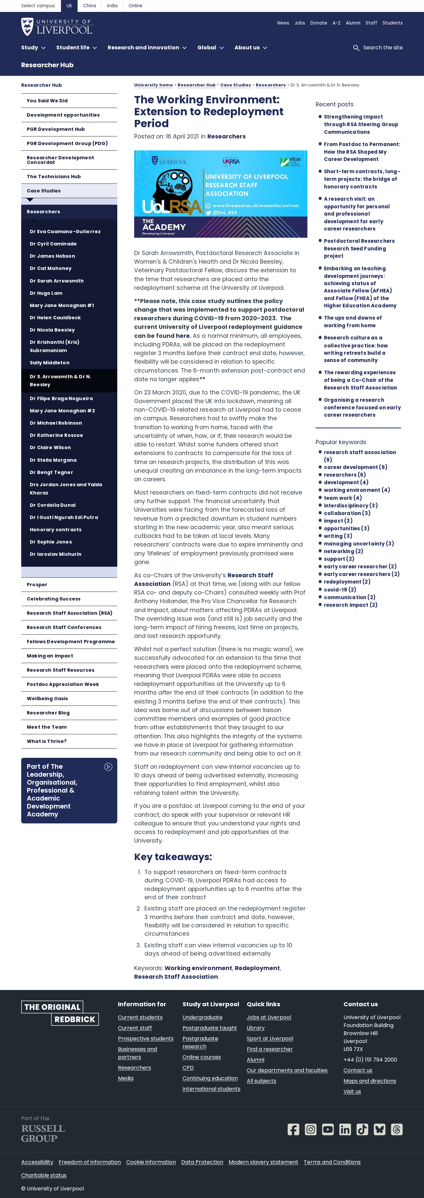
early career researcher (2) (360, 566)
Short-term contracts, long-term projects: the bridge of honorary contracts (362, 179)
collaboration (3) (347, 513)
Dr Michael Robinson (56, 423)
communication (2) (350, 597)
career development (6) (356, 467)
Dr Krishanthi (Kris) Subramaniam (55, 346)
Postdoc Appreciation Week (63, 684)
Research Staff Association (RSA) (70, 613)
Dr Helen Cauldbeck (55, 317)
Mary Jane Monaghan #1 (62, 305)
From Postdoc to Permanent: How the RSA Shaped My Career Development (362, 152)
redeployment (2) (347, 581)
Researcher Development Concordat (60, 160)
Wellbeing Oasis (47, 698)
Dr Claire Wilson (50, 447)
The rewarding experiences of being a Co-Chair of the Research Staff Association (361, 380)
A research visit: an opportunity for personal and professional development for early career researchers (357, 213)
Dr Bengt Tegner (51, 472)
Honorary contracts (55, 529)
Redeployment (257, 968)
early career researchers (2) (362, 574)
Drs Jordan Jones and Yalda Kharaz (66, 488)
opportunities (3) (347, 528)
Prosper (37, 584)
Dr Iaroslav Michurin (56, 554)
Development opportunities (63, 115)
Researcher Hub (47, 65)
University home (153, 85)
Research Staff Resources (60, 670)
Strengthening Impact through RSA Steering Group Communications (361, 124)
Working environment (198, 968)
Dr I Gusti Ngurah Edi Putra (64, 517)
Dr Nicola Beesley (52, 330)
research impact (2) (351, 604)
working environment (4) (357, 490)
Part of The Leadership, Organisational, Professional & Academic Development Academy (52, 790)
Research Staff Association (176, 977)
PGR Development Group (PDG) (67, 143)
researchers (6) (345, 474)
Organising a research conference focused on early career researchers (362, 407)
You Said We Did (47, 100)
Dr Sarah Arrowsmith (57, 281)
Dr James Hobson (52, 256)
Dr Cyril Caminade (53, 243)
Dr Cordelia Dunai (53, 505)
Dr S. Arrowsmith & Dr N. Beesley (60, 380)
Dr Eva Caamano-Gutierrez (65, 231)
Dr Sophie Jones (51, 542)
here (183, 336)
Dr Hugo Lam (46, 293)
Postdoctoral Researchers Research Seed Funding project (359, 248)
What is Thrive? (47, 741)
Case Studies (44, 190)
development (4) (346, 482)
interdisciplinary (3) (351, 505)
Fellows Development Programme (71, 641)
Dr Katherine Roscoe (56, 435)
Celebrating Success (53, 599)
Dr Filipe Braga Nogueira (61, 398)
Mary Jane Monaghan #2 (62, 410)
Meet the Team (47, 727)
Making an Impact (50, 655)
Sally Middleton (50, 362)
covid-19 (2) (340, 589)
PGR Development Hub (56, 129)
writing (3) (338, 536)
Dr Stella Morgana (53, 460)
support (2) (339, 558)
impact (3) (338, 520)
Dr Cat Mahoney (51, 268)
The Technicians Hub (54, 176)
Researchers (43, 211)
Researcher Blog (48, 712)
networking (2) (344, 551)
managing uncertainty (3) (359, 543)
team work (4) (343, 498)
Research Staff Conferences (64, 627)
